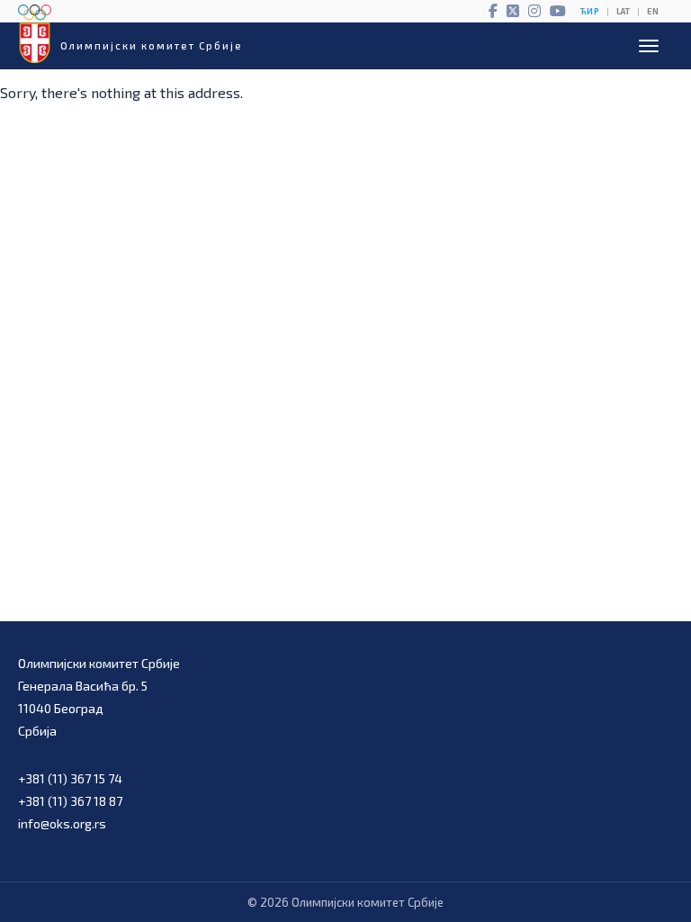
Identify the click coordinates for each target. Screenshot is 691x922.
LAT (623, 11)
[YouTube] (558, 11)
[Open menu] (649, 46)
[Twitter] (513, 11)
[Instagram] (534, 11)
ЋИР (589, 11)
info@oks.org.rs (62, 823)
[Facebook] (493, 11)
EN (653, 11)
